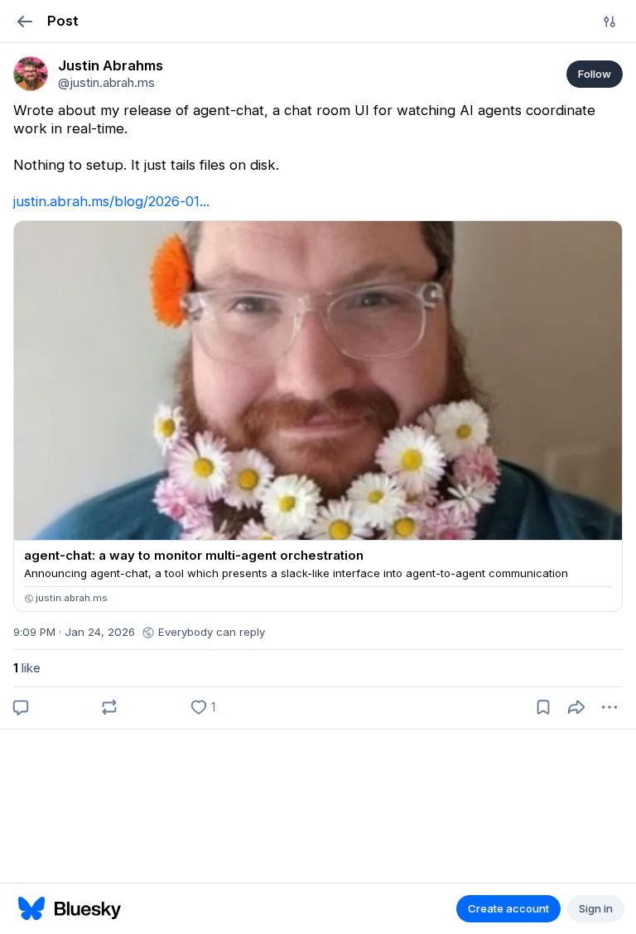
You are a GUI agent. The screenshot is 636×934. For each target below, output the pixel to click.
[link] (30, 73)
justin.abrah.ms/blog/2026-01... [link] (111, 201)
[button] (24, 21)
